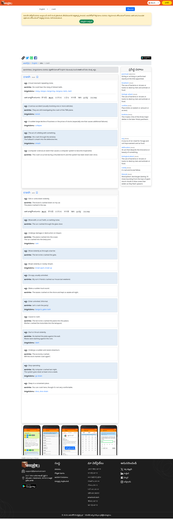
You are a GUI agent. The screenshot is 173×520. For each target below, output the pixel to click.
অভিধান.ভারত (93, 493)
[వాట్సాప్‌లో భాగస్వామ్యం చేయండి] (32, 58)
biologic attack (127, 94)
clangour (59, 91)
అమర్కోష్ (26, 63)
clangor (43, 91)
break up (48, 268)
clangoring (51, 91)
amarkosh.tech (93, 497)
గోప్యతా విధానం (60, 473)
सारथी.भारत (93, 505)
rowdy (124, 168)
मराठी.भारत (93, 473)
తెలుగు (51, 98)
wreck (37, 114)
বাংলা (79, 98)
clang (37, 91)
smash (37, 143)
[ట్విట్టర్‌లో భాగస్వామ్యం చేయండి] (27, 58)
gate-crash (47, 309)
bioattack (125, 83)
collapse (38, 125)
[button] (29, 440)
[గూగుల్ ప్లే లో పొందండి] (146, 58)
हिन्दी (44, 98)
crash (26, 77)
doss (37, 391)
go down (38, 376)
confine (124, 105)
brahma (125, 114)
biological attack (128, 156)
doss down (44, 391)
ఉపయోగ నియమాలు (61, 477)
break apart (39, 268)
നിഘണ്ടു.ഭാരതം (93, 481)
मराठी (73, 98)
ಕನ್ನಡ (58, 98)
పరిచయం (58, 469)
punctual (125, 74)
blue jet (124, 174)
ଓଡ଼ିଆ (66, 98)
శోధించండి (130, 9)
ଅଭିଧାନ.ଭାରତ (93, 489)
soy (123, 138)
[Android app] (29, 486)
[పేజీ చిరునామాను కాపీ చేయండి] (23, 58)
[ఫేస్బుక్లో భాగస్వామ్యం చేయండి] (35, 58)
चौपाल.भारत (93, 501)
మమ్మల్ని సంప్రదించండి (62, 481)
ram (37, 243)
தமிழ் (85, 98)
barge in (38, 309)
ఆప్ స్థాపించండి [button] (70, 448)
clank (65, 91)
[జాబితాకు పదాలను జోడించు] (37, 77)
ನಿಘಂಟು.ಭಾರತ (93, 485)
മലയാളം (93, 98)
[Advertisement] (86, 41)
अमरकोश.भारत (94, 469)
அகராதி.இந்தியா (94, 477)
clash (70, 91)
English (34, 63)
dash (37, 343)
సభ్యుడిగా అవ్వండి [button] (86, 21)
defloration (126, 147)
